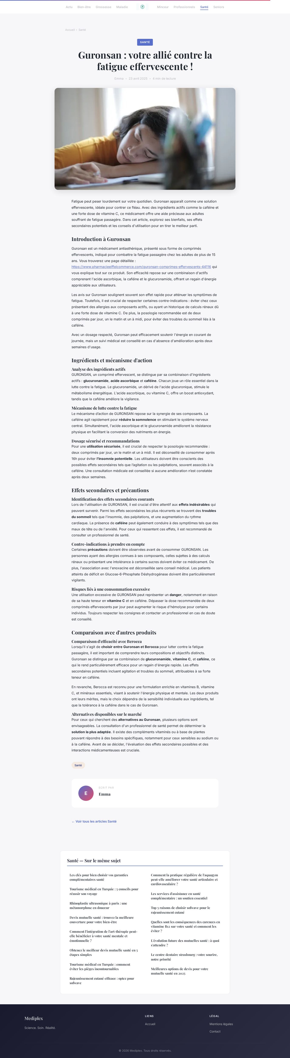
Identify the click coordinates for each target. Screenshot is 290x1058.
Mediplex (33, 1018)
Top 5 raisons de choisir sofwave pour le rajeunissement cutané (180, 910)
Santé (204, 6)
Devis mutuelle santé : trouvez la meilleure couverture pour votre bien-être (102, 919)
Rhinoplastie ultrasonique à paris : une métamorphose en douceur (98, 905)
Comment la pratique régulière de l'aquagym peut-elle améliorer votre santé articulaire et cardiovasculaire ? (184, 879)
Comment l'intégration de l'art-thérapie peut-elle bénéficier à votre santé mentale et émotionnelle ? (103, 936)
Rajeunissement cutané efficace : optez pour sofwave (102, 980)
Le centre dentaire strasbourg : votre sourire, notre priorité (184, 956)
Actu (69, 6)
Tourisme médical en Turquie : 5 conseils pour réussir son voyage (104, 891)
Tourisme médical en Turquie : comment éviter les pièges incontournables (100, 966)
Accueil (70, 29)
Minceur (163, 6)
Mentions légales (221, 1024)
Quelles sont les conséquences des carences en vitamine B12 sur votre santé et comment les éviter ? (185, 926)
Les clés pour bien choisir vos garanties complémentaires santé (99, 877)
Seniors (218, 6)
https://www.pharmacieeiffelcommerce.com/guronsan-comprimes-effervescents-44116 (141, 267)
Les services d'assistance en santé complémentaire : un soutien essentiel (179, 896)
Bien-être (84, 6)
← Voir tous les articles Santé (94, 821)
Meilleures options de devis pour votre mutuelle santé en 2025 (179, 971)
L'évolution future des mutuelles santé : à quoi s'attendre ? (185, 942)
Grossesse (103, 6)
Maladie (122, 6)
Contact (215, 1031)
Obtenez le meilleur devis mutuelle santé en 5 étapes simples (104, 952)
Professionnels (184, 6)
